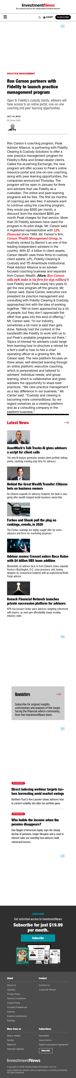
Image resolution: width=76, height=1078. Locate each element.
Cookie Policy (13, 1003)
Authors (11, 1011)
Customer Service (47, 989)
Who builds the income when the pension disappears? (35, 822)
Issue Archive (45, 1040)
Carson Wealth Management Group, (33, 238)
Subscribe (45, 1050)
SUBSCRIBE (63, 17)
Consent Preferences (17, 1007)
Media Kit (11, 1044)
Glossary (11, 989)
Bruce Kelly (15, 120)
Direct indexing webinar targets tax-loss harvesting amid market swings (37, 791)
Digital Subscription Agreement (53, 1044)
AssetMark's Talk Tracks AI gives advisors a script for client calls (37, 450)
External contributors (17, 1016)
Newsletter (44, 1035)
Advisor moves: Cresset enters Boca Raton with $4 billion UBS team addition (37, 558)
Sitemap (11, 1020)
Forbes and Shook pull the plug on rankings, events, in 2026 (31, 522)
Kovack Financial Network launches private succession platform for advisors (36, 601)
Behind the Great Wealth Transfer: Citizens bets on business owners (37, 486)
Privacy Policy (13, 994)
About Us (11, 985)
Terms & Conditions (16, 998)
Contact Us (44, 985)
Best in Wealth (14, 1035)
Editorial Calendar (15, 1049)
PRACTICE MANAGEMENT (21, 73)
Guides (10, 1040)
